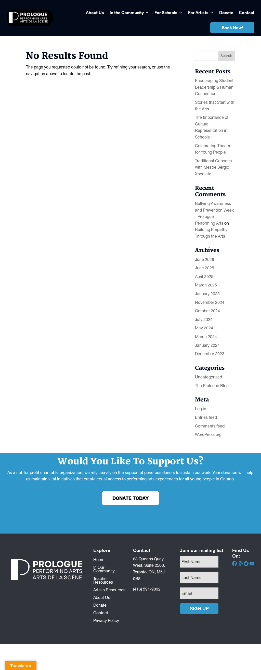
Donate (226, 12)
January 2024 (207, 345)
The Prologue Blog (212, 385)
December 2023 (209, 353)
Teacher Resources (103, 580)
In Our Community (104, 569)
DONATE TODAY (130, 498)
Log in (200, 408)
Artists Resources (109, 589)
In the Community (127, 12)
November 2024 (209, 302)
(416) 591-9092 (147, 589)
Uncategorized (208, 377)
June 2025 (204, 267)
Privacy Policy (106, 620)
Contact (246, 12)
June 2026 (204, 259)
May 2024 (204, 328)
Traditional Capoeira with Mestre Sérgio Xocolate (213, 167)
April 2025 (204, 276)
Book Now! (232, 27)
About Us (95, 12)
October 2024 (207, 310)
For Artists (198, 12)
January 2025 (207, 293)
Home (99, 559)
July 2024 (204, 319)
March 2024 (206, 336)
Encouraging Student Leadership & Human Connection (214, 87)
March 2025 (206, 285)
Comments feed (210, 426)
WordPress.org (208, 434)
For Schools (165, 12)
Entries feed (206, 417)
